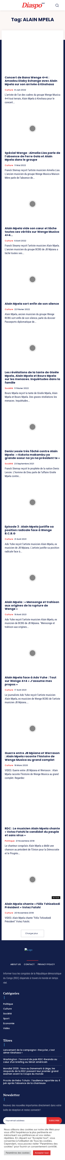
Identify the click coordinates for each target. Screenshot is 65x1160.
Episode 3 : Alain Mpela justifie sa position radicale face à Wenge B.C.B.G (29, 530)
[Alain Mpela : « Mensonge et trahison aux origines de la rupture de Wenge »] (32, 577)
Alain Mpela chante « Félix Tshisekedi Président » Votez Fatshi (32, 905)
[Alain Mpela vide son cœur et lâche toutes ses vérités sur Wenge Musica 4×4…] (32, 204)
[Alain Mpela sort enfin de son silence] (32, 279)
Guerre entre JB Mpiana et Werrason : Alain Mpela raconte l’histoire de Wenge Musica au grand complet (32, 756)
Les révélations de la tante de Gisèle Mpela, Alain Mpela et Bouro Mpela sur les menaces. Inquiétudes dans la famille (32, 377)
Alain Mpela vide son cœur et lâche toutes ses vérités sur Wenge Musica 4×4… (32, 231)
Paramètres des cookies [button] (18, 1152)
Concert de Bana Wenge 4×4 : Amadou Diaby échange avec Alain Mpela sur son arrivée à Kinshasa (31, 80)
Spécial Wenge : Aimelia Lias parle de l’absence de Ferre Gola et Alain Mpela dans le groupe (32, 156)
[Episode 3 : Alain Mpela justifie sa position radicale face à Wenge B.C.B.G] (32, 502)
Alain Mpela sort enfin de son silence (32, 304)
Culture (9, 90)
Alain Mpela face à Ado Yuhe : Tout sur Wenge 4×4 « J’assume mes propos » (30, 680)
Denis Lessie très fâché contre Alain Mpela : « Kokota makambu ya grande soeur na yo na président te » (32, 454)
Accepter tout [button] (42, 1152)
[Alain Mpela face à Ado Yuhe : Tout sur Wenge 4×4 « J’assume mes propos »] (32, 653)
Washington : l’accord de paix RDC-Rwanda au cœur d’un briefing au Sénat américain (30, 1061)
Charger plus (31, 933)
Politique (10, 841)
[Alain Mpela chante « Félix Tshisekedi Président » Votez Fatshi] (32, 879)
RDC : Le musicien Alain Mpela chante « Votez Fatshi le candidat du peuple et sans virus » (32, 831)
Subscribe (54, 1120)
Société (9, 388)
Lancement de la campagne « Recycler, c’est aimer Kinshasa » (29, 1051)
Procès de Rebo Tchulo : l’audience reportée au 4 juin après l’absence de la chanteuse (31, 1082)
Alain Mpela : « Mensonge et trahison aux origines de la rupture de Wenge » (32, 605)
